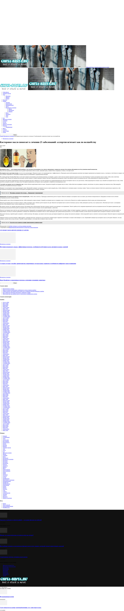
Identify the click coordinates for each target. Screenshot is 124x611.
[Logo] (14, 89)
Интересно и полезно (11, 107)
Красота (5, 125)
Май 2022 (5, 368)
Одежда (5, 129)
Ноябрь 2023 (6, 345)
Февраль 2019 (6, 416)
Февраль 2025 (6, 325)
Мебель (7, 97)
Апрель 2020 (6, 398)
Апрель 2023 (6, 354)
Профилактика (6, 483)
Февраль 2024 (6, 341)
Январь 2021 (6, 389)
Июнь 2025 (5, 320)
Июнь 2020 (5, 395)
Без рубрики (6, 441)
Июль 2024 (5, 334)
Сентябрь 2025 (6, 316)
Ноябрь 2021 (6, 376)
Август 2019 (6, 408)
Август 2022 (6, 364)
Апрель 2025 (6, 323)
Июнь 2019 (5, 411)
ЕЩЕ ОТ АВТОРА (24, 230)
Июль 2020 (5, 394)
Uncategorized (6, 437)
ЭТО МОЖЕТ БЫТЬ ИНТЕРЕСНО (9, 230)
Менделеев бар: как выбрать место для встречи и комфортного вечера (20, 294)
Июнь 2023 (5, 351)
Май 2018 (5, 427)
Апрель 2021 (6, 385)
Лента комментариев (8, 506)
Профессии (5, 482)
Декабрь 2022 (6, 359)
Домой (1, 136)
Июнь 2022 (5, 367)
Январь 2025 (6, 327)
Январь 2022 (6, 373)
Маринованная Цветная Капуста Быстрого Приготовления (23, 227)
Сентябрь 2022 (6, 363)
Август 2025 (6, 317)
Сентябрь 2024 (6, 332)
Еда (4, 118)
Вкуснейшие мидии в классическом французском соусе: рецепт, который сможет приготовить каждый (32, 546)
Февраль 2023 (6, 356)
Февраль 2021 (6, 387)
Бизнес (4, 443)
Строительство (6, 493)
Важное (10, 111)
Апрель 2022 (6, 369)
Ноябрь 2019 (6, 404)
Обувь (4, 132)
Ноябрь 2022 (6, 360)
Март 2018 (5, 430)
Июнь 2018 (5, 426)
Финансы (8, 114)
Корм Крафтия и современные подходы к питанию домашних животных (22, 280)
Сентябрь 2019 (6, 407)
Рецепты (5, 100)
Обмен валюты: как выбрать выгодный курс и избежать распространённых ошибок (23, 291)
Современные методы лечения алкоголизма (13, 557)
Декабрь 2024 (6, 328)
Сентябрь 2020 (6, 392)
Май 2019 (5, 412)
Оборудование (6, 469)
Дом (4, 94)
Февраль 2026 (6, 310)
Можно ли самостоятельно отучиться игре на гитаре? (17, 535)
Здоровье (5, 120)
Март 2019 (5, 414)
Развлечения (9, 103)
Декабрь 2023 (6, 343)
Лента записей (6, 505)
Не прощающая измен (7, 596)
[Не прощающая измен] (3, 593)
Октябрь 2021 (6, 377)
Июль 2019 (5, 409)
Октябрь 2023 (6, 346)
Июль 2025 (5, 319)
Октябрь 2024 (6, 330)
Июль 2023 (5, 350)
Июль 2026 (5, 303)
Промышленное (10, 105)
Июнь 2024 (5, 336)
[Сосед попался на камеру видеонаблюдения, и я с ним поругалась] (3, 604)
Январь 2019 (6, 417)
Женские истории (7, 119)
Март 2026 (5, 308)
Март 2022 (5, 370)
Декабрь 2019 (6, 403)
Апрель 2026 (6, 307)
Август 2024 (6, 333)
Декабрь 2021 (6, 374)
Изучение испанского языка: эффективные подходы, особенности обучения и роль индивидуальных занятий (34, 247)
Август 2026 (6, 302)
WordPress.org (6, 507)
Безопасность (6, 442)
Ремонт (7, 98)
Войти (4, 503)
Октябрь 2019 (6, 405)
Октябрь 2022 (6, 361)
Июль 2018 (5, 425)
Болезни (5, 445)
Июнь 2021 (5, 382)
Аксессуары (6, 131)
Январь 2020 (6, 402)
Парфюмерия (9, 127)
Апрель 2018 (6, 429)
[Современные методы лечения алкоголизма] (3, 554)
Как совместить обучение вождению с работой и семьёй (16, 292)
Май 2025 (5, 321)
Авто (7, 115)
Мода (4, 128)
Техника (8, 102)
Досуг (7, 106)
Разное (4, 101)
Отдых (4, 122)
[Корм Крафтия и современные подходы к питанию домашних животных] (8, 276)
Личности (5, 465)
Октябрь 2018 (6, 421)
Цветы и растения (7, 124)
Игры (7, 112)
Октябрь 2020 (6, 391)
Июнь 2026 (5, 305)
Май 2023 (5, 352)
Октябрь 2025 (6, 315)
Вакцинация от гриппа (8, 288)
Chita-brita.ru (6, 92)
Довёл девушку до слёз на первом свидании (20, 226)
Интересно (11, 110)
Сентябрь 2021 (6, 378)
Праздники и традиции (8, 480)
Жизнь (10, 109)
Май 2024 (5, 337)
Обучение (5, 474)
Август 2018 (6, 423)
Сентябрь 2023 (6, 347)
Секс (7, 116)
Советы (5, 491)
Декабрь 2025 (6, 312)
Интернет (5, 460)
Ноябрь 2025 (6, 314)
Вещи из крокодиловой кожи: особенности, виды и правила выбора (19, 290)
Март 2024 (5, 339)
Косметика (5, 463)
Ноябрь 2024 (6, 329)
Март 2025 (5, 324)
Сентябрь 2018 (6, 422)
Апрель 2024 (6, 338)
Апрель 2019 (6, 413)
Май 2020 (5, 396)
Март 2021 (5, 386)
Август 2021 (6, 380)
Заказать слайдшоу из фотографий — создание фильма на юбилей (21, 520)
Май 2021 (5, 383)
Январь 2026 (6, 311)
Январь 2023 (6, 358)
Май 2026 (5, 306)
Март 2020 (5, 399)
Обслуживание (6, 471)
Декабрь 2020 (6, 390)
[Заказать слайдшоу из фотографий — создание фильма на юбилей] (3, 517)
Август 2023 (6, 349)
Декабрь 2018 (6, 418)
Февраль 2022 (6, 372)
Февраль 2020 (6, 400)
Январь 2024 (6, 342)
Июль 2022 (5, 365)
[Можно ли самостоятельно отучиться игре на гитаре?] (3, 532)
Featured (5, 436)
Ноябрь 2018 (6, 420)
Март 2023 (5, 355)
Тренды (5, 123)
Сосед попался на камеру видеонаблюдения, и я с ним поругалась (20, 607)
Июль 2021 (5, 381)
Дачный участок (7, 93)
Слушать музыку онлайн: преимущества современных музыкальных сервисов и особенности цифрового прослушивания (38, 263)
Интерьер (8, 96)
